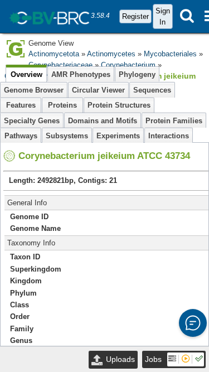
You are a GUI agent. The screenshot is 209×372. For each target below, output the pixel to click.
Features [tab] (21, 105)
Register (135, 16)
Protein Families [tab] (173, 121)
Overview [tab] (26, 74)
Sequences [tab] (152, 90)
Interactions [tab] (168, 136)
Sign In (162, 16)
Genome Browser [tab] (34, 90)
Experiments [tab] (118, 136)
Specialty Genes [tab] (32, 121)
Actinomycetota (53, 54)
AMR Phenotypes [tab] (80, 74)
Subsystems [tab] (67, 136)
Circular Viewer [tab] (98, 90)
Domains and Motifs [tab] (102, 121)
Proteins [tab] (62, 105)
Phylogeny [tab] (137, 74)
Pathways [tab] (20, 136)
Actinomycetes (111, 54)
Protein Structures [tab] (119, 105)
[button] (193, 323)
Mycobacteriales (170, 54)
